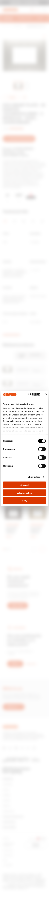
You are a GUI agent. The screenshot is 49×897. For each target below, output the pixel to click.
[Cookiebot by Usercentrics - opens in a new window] (29, 394)
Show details (34, 477)
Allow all (24, 485)
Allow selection (24, 493)
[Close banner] (46, 394)
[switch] (42, 449)
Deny (24, 501)
